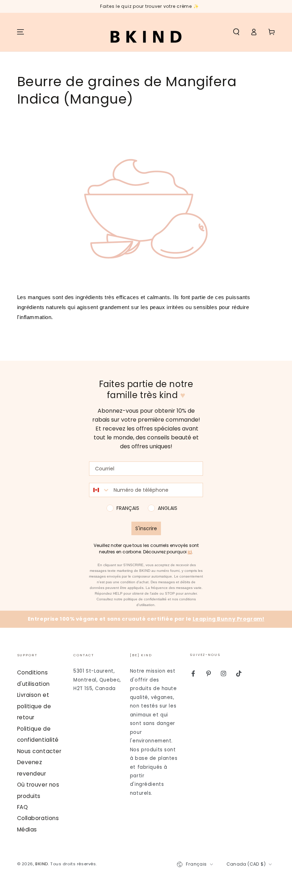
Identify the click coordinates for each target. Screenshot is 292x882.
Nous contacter (39, 751)
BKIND (41, 864)
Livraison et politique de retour (34, 706)
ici (190, 551)
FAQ (22, 807)
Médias (27, 829)
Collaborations (38, 818)
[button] (236, 32)
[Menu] (20, 32)
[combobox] (99, 490)
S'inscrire (146, 528)
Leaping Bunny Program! (229, 618)
